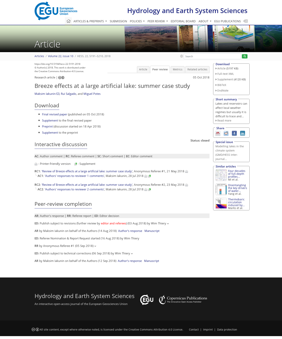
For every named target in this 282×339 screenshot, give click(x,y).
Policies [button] (136, 21)
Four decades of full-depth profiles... (236, 173)
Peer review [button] (157, 21)
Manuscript (151, 231)
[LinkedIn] (242, 133)
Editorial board (183, 21)
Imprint (208, 329)
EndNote (222, 90)
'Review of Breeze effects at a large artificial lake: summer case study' (87, 171)
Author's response (130, 231)
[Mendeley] (217, 133)
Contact (194, 329)
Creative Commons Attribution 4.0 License (155, 329)
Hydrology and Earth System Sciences (187, 10)
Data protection (227, 329)
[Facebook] (234, 133)
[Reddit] (226, 133)
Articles (39, 56)
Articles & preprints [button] (89, 21)
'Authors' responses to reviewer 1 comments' (74, 176)
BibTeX (221, 85)
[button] (181, 56)
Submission (118, 21)
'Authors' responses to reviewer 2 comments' (74, 189)
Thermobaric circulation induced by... (236, 202)
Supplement (50, 120)
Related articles (197, 69)
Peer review (160, 69)
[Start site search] (244, 56)
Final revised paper (54, 114)
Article (143, 69)
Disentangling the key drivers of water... (237, 188)
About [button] (204, 21)
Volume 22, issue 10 (60, 56)
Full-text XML (225, 74)
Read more (224, 120)
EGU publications (227, 21)
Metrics (177, 69)
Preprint (47, 126)
